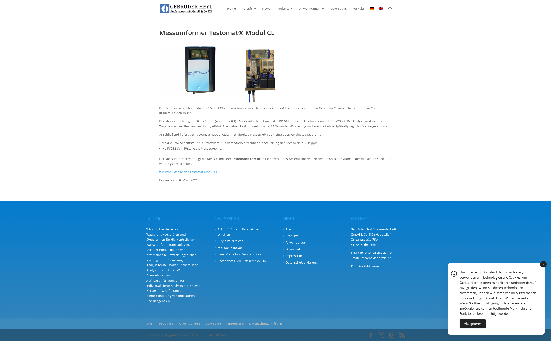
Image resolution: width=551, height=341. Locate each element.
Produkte (282, 9)
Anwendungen (309, 9)
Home (231, 9)
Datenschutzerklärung (302, 262)
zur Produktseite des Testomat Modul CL (188, 172)
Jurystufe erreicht (230, 241)
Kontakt (358, 9)
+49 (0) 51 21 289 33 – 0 (375, 253)
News (266, 9)
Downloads (338, 9)
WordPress (218, 335)
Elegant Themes (177, 335)
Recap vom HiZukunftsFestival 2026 (243, 261)
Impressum (294, 256)
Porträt (246, 9)
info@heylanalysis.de (376, 258)
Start (289, 229)
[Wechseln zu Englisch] (381, 12)
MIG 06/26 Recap (230, 248)
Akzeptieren (473, 323)
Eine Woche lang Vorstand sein (240, 254)
